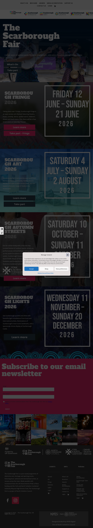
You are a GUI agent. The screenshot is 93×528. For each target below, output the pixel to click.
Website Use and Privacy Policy (45, 273)
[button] (68, 255)
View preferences (61, 269)
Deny (46, 269)
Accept (31, 269)
